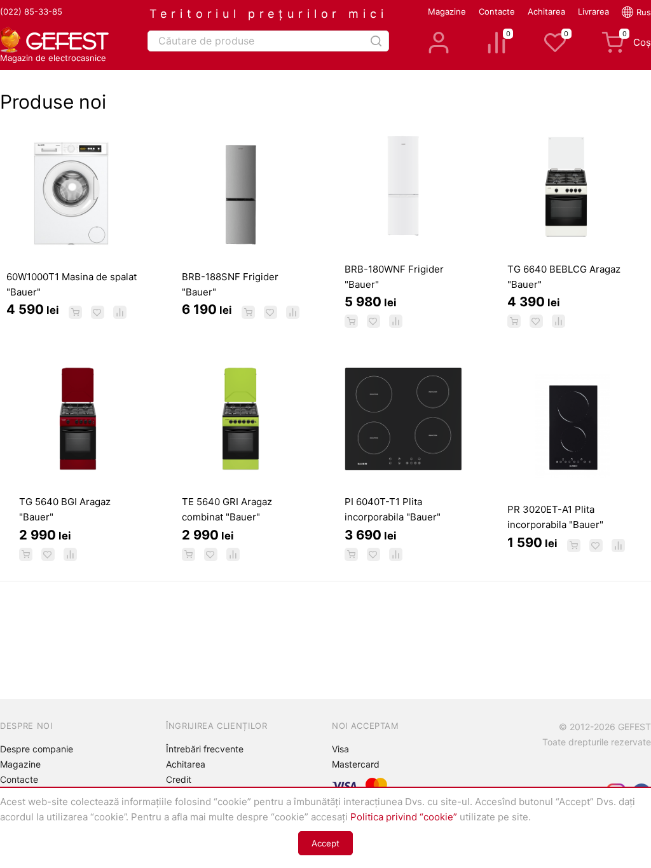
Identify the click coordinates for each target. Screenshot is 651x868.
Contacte (497, 11)
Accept (325, 843)
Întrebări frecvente (204, 748)
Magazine (447, 11)
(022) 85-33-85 (31, 11)
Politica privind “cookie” (403, 817)
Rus (643, 12)
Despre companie (36, 748)
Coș (636, 40)
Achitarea (546, 11)
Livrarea (593, 11)
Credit (178, 779)
